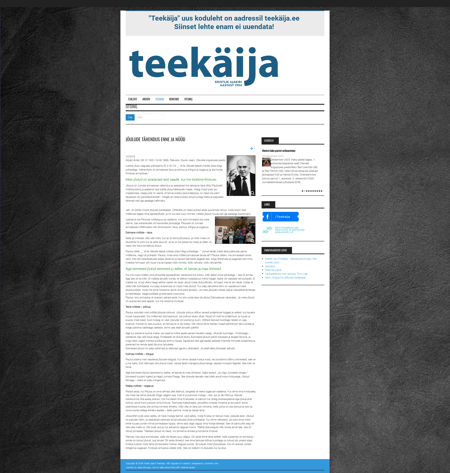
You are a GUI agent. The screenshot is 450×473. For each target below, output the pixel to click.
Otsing (188, 99)
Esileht (132, 99)
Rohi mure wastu (270, 151)
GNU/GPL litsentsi (179, 467)
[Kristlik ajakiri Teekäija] (204, 65)
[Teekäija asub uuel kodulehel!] (224, 22)
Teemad (159, 99)
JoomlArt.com (211, 463)
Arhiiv (146, 99)
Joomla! (129, 467)
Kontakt (174, 99)
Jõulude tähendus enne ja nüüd (155, 139)
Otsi (130, 117)
